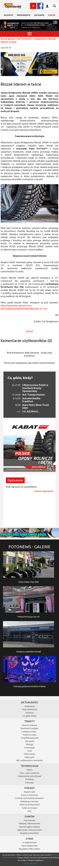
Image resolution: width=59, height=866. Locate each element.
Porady (29, 788)
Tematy (29, 721)
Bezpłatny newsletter (29, 833)
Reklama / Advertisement (29, 823)
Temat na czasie (29, 735)
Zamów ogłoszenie (43, 491)
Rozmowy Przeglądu (29, 728)
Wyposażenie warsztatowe (29, 776)
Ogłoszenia (15, 480)
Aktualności (29, 702)
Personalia (29, 741)
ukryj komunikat (30, 863)
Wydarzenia (40, 39)
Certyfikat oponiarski (29, 738)
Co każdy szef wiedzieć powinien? (29, 798)
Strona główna (8, 39)
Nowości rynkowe (29, 725)
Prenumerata (23, 15)
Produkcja (29, 779)
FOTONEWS (29, 547)
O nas (29, 838)
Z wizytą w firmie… (29, 732)
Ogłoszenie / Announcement (29, 830)
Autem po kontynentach (29, 805)
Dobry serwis (29, 754)
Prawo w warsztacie (29, 795)
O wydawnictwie (30, 842)
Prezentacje (29, 748)
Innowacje (29, 782)
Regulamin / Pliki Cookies (29, 849)
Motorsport (29, 757)
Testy (29, 751)
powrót (29, 331)
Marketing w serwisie (29, 801)
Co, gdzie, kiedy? (20, 378)
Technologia (29, 766)
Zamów (51, 15)
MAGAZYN (8, 15)
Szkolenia (29, 713)
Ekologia (29, 744)
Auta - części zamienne (29, 773)
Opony (29, 770)
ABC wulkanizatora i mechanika (29, 760)
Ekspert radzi (29, 792)
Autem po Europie (29, 808)
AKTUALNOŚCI (25, 39)
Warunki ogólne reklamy (29, 827)
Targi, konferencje (29, 709)
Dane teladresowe (29, 846)
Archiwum (39, 15)
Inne (29, 811)
